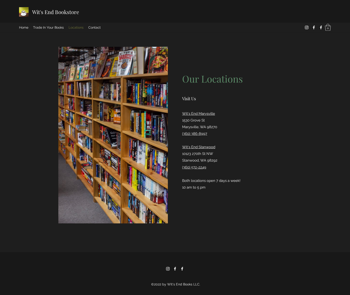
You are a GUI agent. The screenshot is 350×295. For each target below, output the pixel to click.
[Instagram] (306, 27)
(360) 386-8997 (194, 134)
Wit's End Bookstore (55, 12)
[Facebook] (313, 27)
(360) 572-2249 (194, 167)
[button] (328, 27)
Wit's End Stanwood (198, 147)
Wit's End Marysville (198, 113)
